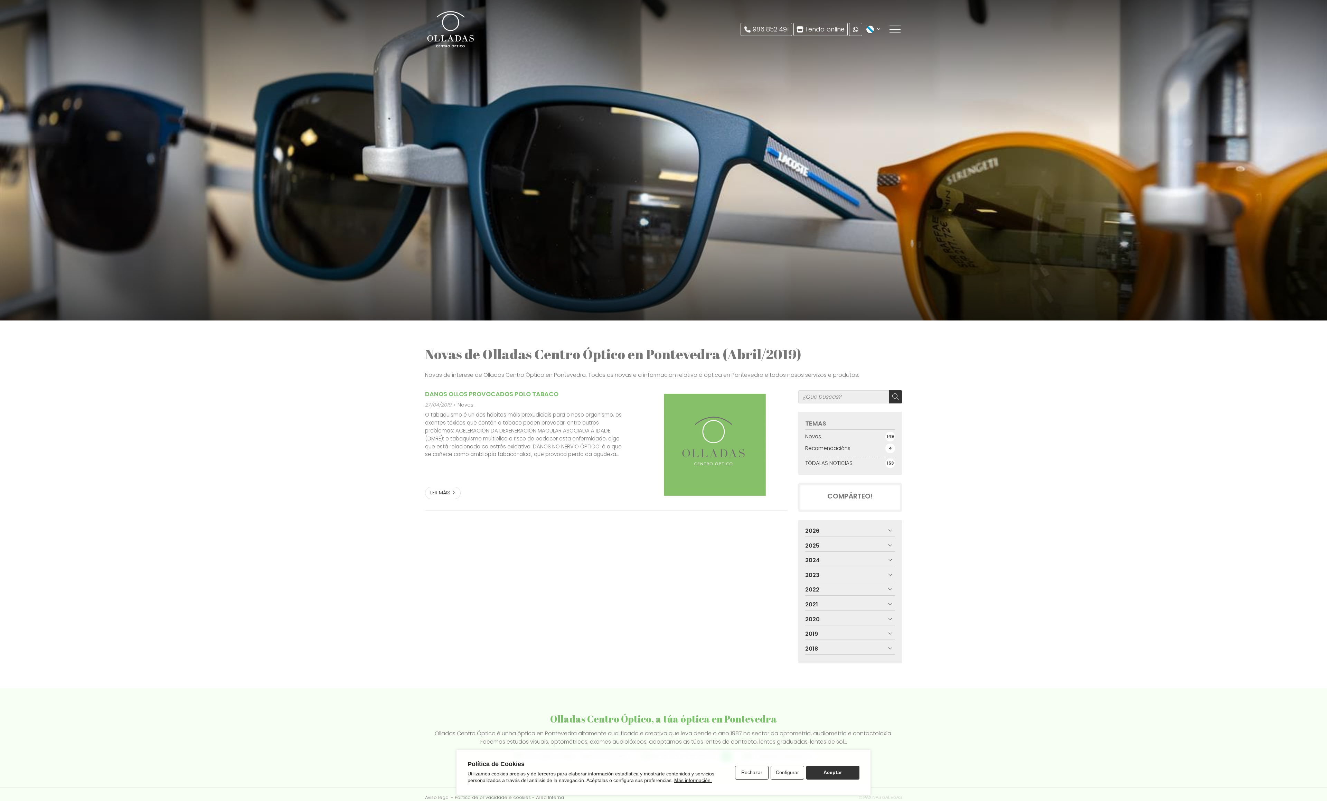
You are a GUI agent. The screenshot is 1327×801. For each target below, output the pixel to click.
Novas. (466, 404)
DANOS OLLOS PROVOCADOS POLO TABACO (491, 394)
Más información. (693, 780)
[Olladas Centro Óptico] (451, 29)
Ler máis (440, 492)
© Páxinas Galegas (880, 797)
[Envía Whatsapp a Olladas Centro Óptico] (855, 29)
